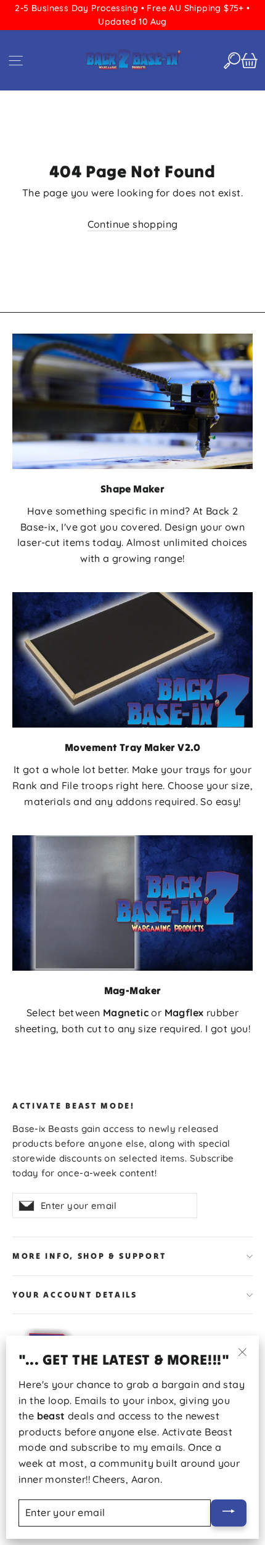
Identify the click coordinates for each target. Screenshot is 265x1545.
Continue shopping (133, 224)
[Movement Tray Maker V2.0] (132, 659)
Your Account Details (74, 1295)
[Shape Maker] (132, 401)
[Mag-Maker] (132, 902)
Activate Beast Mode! (73, 1106)
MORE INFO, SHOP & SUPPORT (89, 1256)
